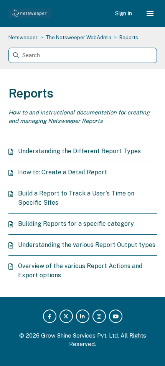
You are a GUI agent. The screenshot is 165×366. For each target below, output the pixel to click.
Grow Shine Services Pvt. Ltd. (80, 335)
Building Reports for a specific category (76, 223)
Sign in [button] (124, 13)
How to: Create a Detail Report (62, 172)
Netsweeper (23, 37)
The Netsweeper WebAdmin (78, 37)
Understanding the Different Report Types (79, 151)
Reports (128, 37)
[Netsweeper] (29, 14)
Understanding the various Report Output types (86, 244)
